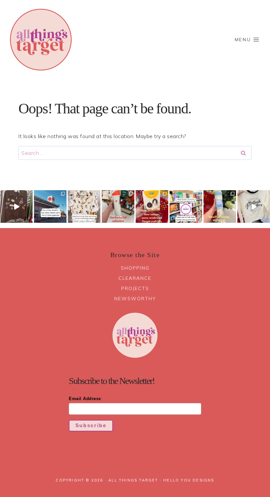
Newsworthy (135, 299)
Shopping (135, 268)
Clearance (135, 278)
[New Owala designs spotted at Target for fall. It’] (219, 206)
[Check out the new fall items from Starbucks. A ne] (118, 206)
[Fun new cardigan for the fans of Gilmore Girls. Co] (16, 206)
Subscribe (91, 425)
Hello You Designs (188, 480)
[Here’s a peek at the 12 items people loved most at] (50, 206)
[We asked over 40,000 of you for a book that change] (186, 206)
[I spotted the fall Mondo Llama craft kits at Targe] (152, 206)
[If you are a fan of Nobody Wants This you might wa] (253, 206)
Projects (135, 288)
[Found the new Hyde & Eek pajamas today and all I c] (84, 206)
